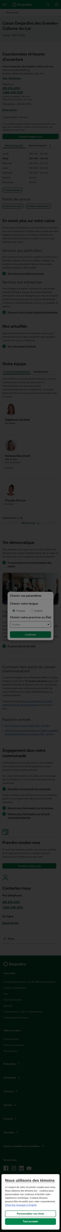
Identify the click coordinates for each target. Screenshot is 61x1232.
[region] (30, 1202)
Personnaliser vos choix (30, 1213)
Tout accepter (30, 1221)
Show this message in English (21, 1205)
